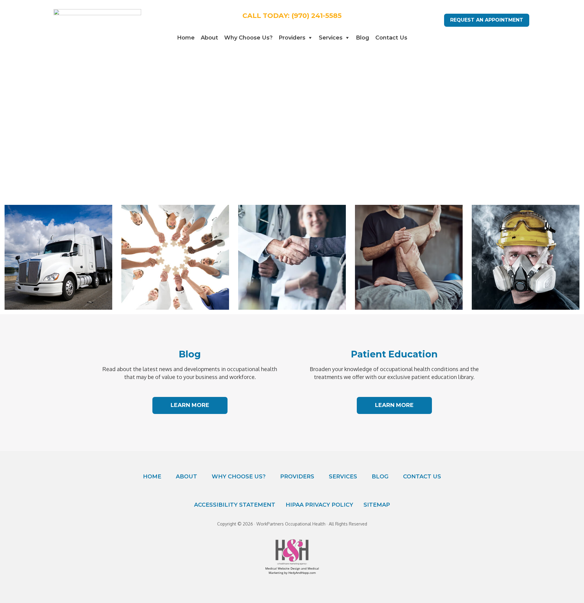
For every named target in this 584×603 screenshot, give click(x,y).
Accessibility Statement (234, 504)
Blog (362, 37)
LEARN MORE (190, 405)
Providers (292, 37)
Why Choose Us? (248, 37)
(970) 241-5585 (316, 16)
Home (186, 37)
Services (330, 37)
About (209, 37)
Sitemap (376, 504)
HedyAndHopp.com (302, 572)
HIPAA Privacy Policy (319, 504)
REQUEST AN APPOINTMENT (486, 20)
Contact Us (391, 37)
